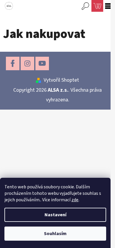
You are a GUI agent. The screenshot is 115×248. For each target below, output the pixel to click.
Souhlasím (55, 233)
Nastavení (55, 215)
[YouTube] (42, 63)
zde (74, 200)
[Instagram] (27, 63)
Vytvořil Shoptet (61, 80)
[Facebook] (12, 63)
